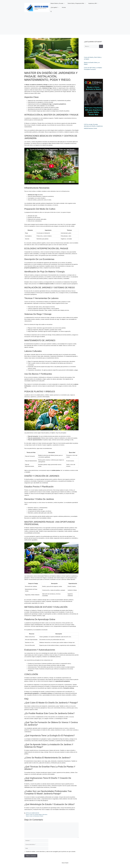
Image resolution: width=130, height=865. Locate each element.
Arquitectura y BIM (92, 3)
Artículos (64, 7)
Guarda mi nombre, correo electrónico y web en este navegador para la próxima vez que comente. (51, 851)
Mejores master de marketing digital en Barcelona (36, 814)
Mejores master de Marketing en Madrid (34, 816)
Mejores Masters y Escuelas (57, 3)
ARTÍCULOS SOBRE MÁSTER (32, 813)
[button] (51, 11)
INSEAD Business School (90, 128)
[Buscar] (101, 46)
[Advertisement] (65, 25)
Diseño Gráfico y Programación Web (76, 3)
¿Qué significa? (54, 7)
